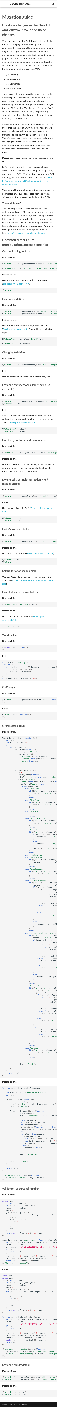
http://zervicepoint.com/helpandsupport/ (27, 233)
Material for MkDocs (19, 1404)
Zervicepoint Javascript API (16, 284)
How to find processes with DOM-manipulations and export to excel (27, 181)
